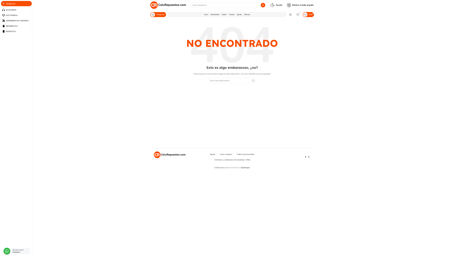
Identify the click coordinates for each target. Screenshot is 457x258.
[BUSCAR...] (263, 5)
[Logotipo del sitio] (168, 5)
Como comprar (226, 154)
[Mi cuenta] (290, 14)
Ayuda (212, 154)
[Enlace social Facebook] (305, 157)
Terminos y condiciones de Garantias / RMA (232, 160)
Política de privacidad (245, 154)
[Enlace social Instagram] (308, 157)
